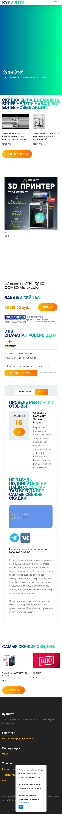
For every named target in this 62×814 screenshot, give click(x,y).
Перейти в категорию (17, 154)
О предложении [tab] (24, 392)
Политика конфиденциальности (18, 738)
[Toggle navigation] (56, 2)
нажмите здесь (24, 803)
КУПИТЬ (25, 518)
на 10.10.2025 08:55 (21, 358)
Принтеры (41, 366)
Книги (5, 780)
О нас (5, 754)
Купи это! (13, 3)
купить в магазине (21, 373)
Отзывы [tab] (41, 392)
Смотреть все (13, 690)
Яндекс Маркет (19, 353)
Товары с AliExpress (12, 775)
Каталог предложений (13, 769)
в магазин (48, 307)
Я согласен (21, 807)
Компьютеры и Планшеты (19, 366)
